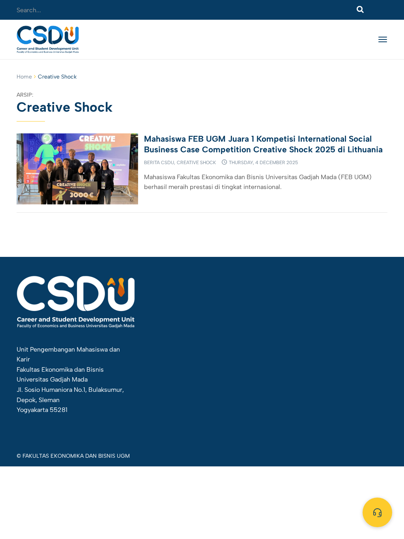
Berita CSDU (159, 162)
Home (24, 76)
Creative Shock (196, 162)
